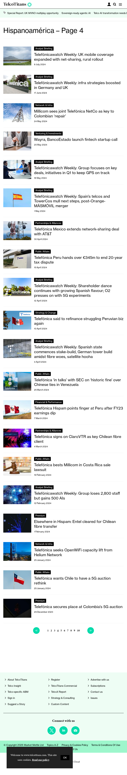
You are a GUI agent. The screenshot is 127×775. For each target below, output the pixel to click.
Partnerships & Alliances (48, 223)
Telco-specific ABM (18, 691)
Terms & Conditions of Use (105, 745)
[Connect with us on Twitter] (51, 730)
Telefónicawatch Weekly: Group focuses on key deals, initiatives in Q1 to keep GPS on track (75, 170)
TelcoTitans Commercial (64, 685)
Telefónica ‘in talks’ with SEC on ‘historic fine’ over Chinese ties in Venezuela (77, 382)
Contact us (97, 691)
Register (55, 679)
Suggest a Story (16, 704)
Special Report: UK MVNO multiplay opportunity (33, 13)
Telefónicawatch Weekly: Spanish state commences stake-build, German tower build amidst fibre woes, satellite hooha (73, 352)
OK (65, 757)
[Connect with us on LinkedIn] (63, 730)
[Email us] (75, 730)
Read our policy (40, 760)
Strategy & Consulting (63, 698)
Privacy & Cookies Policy (75, 745)
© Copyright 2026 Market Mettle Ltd (23, 745)
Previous (36, 630)
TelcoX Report (58, 691)
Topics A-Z (52, 745)
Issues (94, 698)
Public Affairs (42, 251)
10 (78, 630)
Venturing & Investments (48, 133)
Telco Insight (14, 685)
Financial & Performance (48, 402)
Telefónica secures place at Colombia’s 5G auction (78, 606)
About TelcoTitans (17, 679)
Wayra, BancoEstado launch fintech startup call (75, 139)
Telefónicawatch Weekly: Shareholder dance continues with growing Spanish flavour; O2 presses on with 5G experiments (73, 290)
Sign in (11, 698)
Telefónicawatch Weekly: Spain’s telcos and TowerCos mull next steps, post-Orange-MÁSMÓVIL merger (72, 201)
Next (90, 630)
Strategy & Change (45, 312)
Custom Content (60, 704)
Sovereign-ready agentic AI (76, 13)
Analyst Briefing (43, 48)
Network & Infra (43, 105)
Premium (40, 515)
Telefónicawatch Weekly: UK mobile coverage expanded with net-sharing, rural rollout (74, 57)
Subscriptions (98, 685)
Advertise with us (100, 679)
